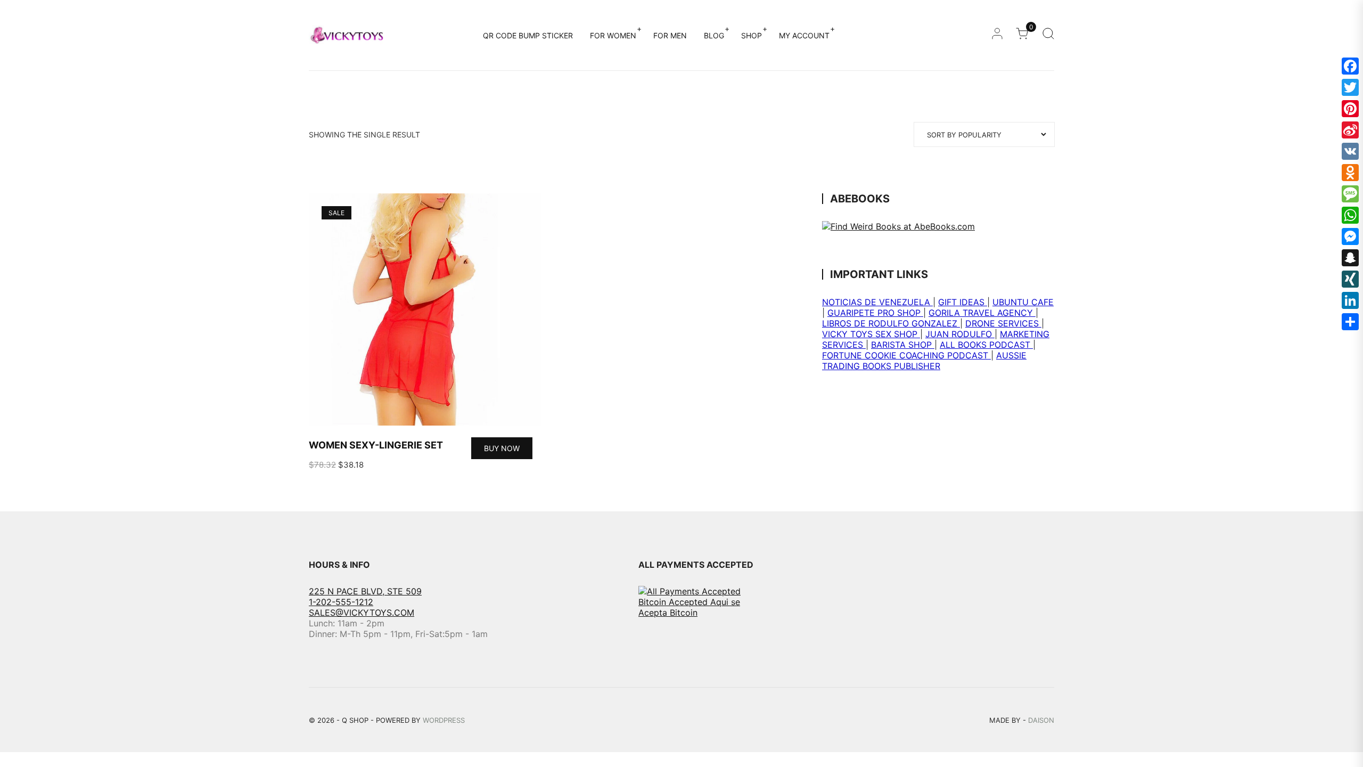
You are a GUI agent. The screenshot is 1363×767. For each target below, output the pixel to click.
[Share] (1350, 321)
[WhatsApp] (1350, 215)
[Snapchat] (1350, 257)
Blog (714, 35)
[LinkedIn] (1350, 300)
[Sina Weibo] (1350, 130)
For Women (613, 35)
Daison (1041, 720)
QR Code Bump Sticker (528, 35)
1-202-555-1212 (341, 602)
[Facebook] (1350, 66)
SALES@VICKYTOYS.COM (361, 612)
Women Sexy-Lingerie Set (376, 445)
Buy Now (502, 448)
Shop (751, 35)
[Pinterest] (1350, 108)
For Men (670, 35)
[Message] (1350, 194)
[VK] (1350, 151)
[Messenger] (1350, 236)
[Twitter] (1350, 87)
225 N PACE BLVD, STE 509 (365, 591)
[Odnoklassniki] (1350, 172)
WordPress (444, 720)
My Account (804, 35)
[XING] (1350, 279)
